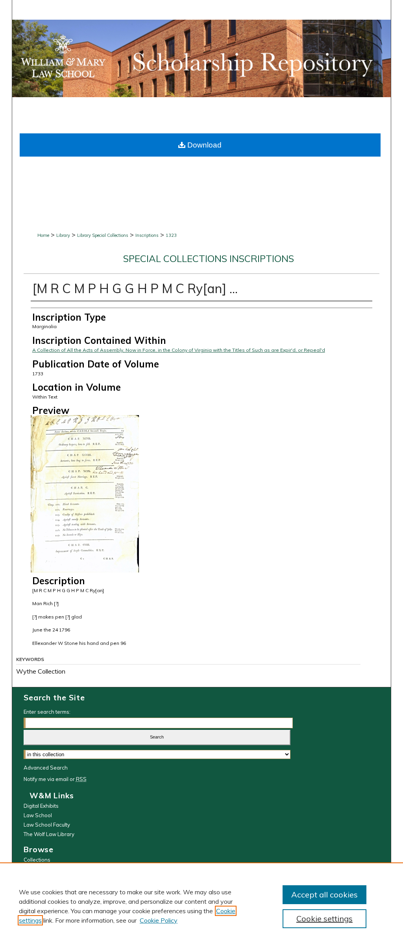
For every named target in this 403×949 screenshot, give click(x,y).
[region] (201, 905)
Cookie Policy (158, 920)
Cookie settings (324, 918)
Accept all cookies (324, 894)
